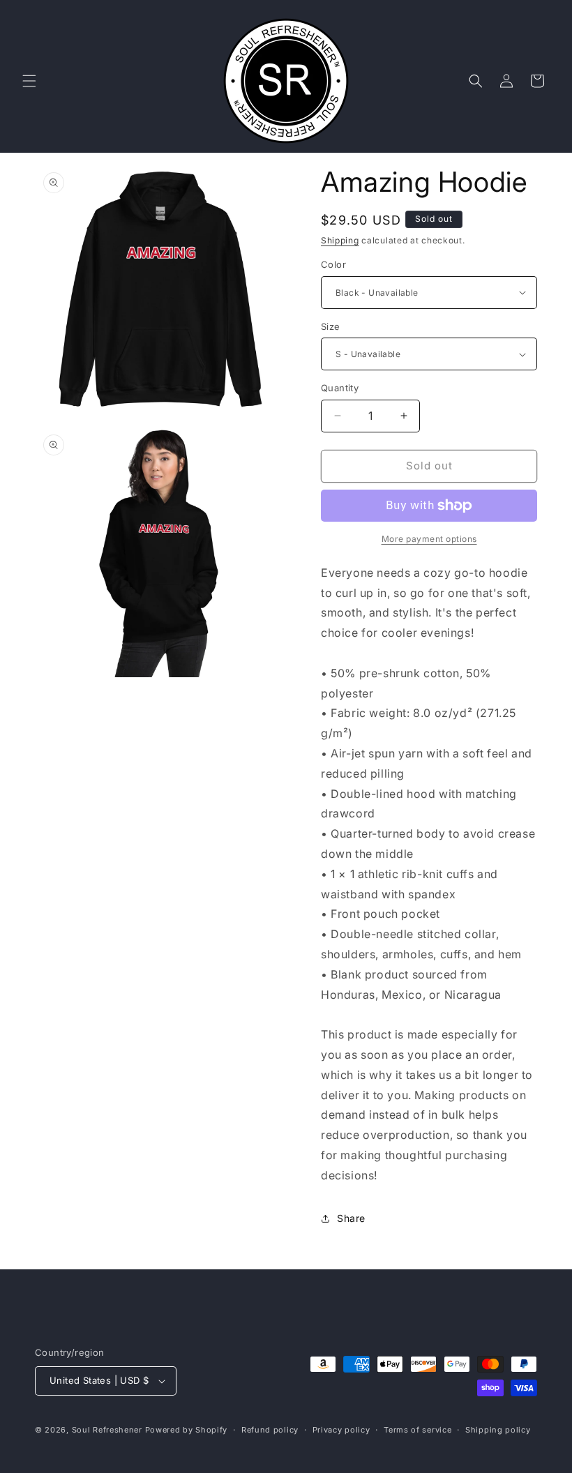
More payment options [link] (429, 539)
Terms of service (417, 1430)
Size (330, 326)
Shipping (340, 240)
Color (333, 264)
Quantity (340, 387)
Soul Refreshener (107, 1430)
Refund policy (270, 1430)
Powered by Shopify (186, 1430)
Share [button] (351, 1218)
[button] (29, 81)
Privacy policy (341, 1430)
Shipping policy (498, 1430)
